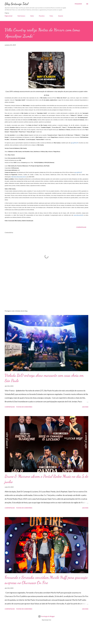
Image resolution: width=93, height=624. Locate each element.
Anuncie (60, 16)
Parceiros (41, 16)
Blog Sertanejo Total (16, 4)
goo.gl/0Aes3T (74, 142)
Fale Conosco (21, 16)
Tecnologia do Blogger (48, 616)
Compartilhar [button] (81, 227)
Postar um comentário (24, 407)
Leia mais (85, 407)
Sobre (32, 16)
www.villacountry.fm (78, 215)
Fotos (51, 16)
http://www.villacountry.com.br (18, 176)
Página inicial (8, 16)
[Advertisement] (46, 294)
